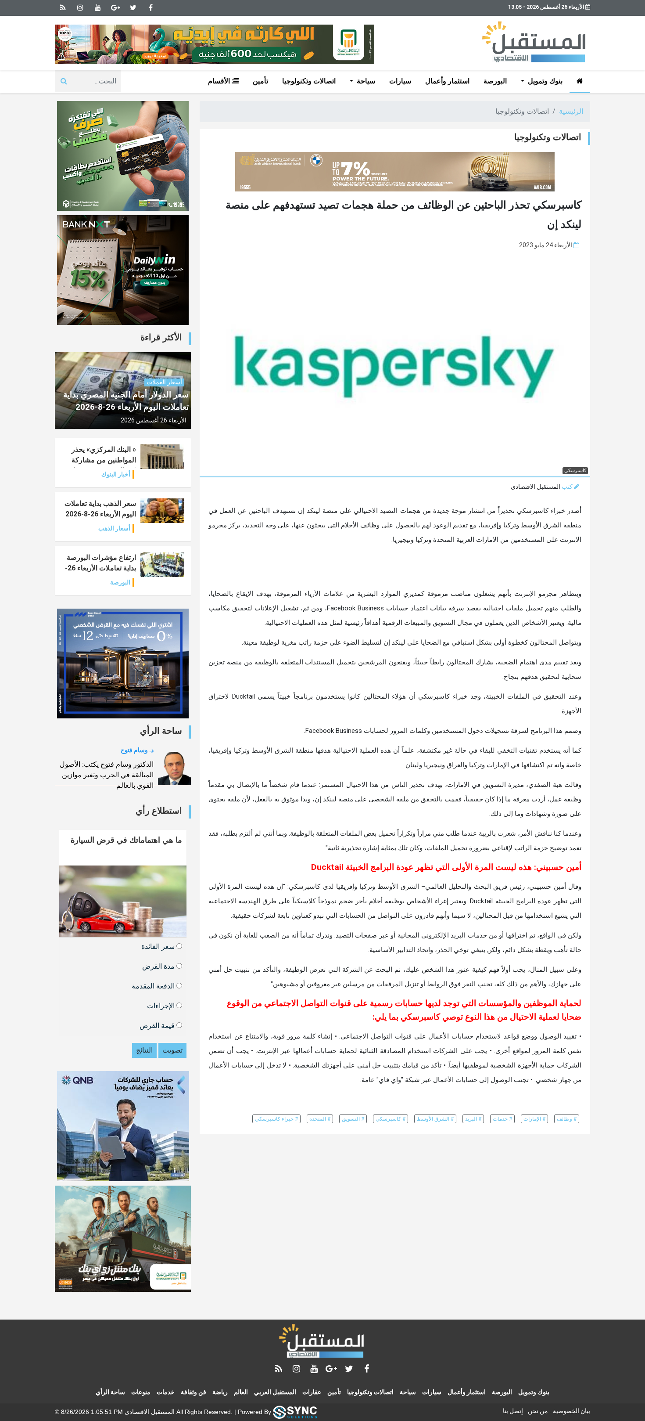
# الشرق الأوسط (435, 1119)
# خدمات (502, 1119)
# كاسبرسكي (390, 1119)
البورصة (495, 81)
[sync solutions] (295, 1411)
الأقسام (220, 81)
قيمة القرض (158, 1025)
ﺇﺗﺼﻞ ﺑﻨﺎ (513, 1410)
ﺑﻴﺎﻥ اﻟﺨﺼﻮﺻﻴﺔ (571, 1410)
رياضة (220, 1392)
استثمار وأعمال (447, 81)
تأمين (260, 81)
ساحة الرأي (110, 1392)
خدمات (166, 1392)
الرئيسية (571, 111)
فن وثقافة (193, 1392)
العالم (241, 1392)
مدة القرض (159, 966)
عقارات (311, 1392)
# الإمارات (534, 1119)
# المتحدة (319, 1119)
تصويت (172, 1050)
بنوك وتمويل (533, 1392)
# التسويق (353, 1119)
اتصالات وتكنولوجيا (309, 81)
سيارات (400, 81)
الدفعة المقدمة (154, 985)
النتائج (144, 1050)
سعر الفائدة (158, 946)
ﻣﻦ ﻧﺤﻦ (538, 1410)
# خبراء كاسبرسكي (276, 1119)
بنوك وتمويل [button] (544, 81)
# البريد (473, 1119)
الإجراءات (161, 1005)
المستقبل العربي (275, 1392)
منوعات (140, 1392)
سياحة (408, 1392)
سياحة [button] (365, 81)
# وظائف (567, 1119)
